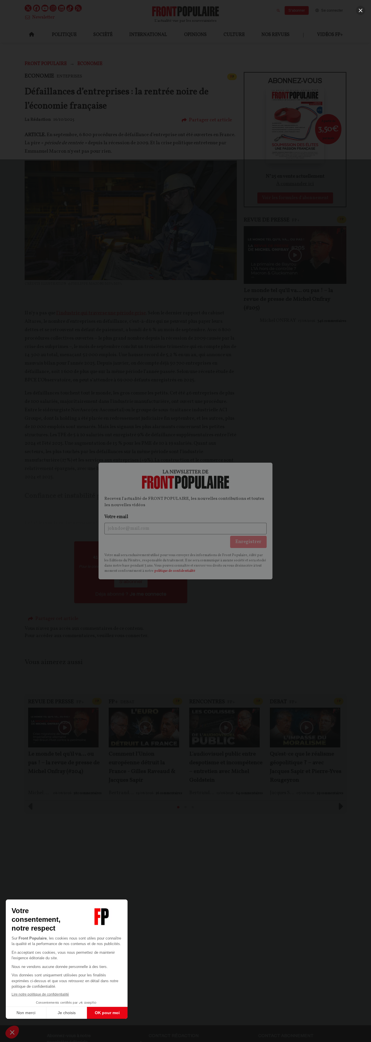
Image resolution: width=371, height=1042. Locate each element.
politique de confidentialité (174, 571)
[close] (360, 10)
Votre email (116, 517)
